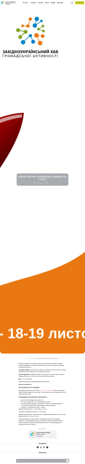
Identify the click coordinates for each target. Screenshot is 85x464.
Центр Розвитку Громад (43, 432)
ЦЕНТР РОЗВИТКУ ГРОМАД (10, 3)
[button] (67, 461)
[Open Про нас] (28, 3)
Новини (33, 358)
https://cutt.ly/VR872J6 (46, 390)
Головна (29, 358)
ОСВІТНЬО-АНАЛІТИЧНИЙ (10, 1)
